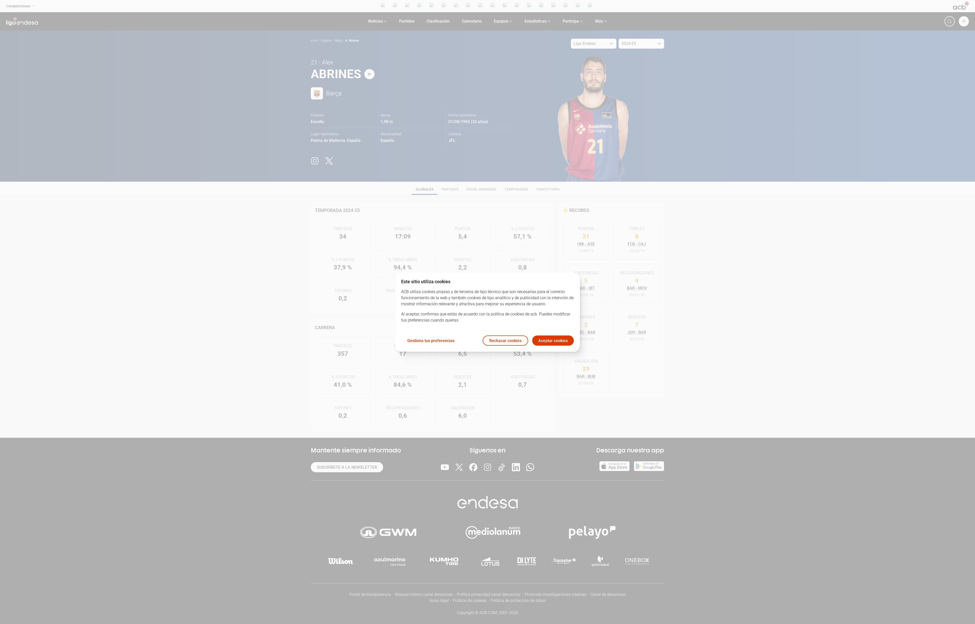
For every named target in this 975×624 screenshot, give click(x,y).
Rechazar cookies (505, 340)
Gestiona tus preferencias (430, 340)
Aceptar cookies (553, 340)
